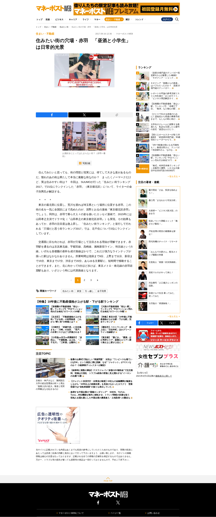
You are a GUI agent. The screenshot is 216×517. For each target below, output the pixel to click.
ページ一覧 (115, 513)
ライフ (86, 19)
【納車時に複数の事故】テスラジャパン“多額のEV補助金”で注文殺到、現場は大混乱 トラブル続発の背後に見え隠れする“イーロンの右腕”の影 (102, 373)
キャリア (73, 19)
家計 (128, 19)
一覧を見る (173, 176)
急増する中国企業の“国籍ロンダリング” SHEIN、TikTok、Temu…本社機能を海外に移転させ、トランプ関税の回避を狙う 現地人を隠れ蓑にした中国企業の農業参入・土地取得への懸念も (101, 395)
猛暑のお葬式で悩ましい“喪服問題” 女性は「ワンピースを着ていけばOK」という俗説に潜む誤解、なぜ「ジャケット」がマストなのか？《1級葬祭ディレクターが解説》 (101, 362)
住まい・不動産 (113, 19)
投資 (48, 19)
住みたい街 (64, 27)
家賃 (79, 291)
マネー (97, 19)
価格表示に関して (163, 376)
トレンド (139, 19)
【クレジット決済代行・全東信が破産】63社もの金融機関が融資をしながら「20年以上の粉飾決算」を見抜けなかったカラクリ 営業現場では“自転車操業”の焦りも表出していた (102, 384)
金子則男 (101, 291)
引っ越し (89, 291)
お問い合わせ (153, 513)
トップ (39, 19)
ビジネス (59, 19)
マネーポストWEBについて (71, 513)
